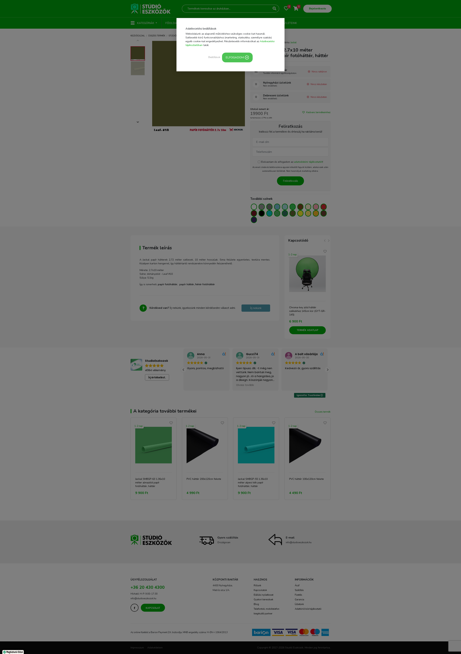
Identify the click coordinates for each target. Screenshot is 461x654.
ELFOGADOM (235, 57)
